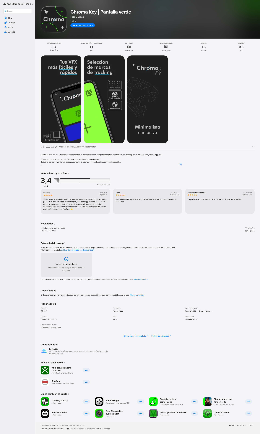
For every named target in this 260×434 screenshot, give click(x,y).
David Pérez (190, 319)
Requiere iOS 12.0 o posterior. (197, 311)
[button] (18, 18)
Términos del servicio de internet (52, 428)
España (231, 425)
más (180, 164)
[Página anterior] (38, 201)
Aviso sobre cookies (94, 428)
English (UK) (241, 425)
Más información (141, 279)
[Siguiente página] (257, 201)
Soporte (107, 428)
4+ (114, 319)
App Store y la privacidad (75, 428)
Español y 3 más (47, 319)
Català (251, 425)
